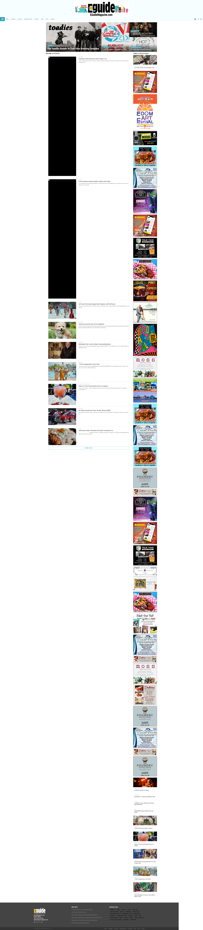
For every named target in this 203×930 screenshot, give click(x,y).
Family (131, 917)
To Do (47, 19)
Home (7, 19)
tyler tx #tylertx (139, 917)
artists (126, 917)
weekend (112, 909)
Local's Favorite (114, 911)
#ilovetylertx (136, 913)
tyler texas (135, 909)
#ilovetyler (128, 911)
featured (130, 915)
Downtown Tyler (28, 19)
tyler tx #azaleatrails (116, 919)
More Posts (89, 448)
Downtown (133, 919)
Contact (53, 19)
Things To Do (136, 911)
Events (121, 911)
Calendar (13, 19)
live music (112, 915)
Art (140, 915)
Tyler (128, 909)
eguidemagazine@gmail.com (41, 919)
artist (121, 917)
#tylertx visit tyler (121, 915)
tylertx (118, 909)
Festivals (36, 19)
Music (136, 915)
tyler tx (124, 909)
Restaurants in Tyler (115, 913)
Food (42, 19)
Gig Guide (20, 19)
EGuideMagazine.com (39, 915)
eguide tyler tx (114, 917)
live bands (126, 919)
